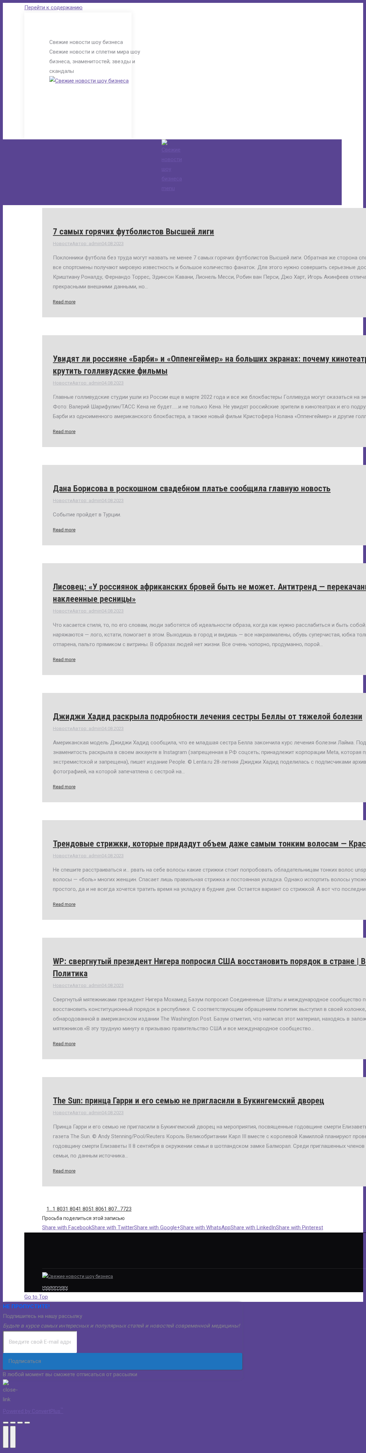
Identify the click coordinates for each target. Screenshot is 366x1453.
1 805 (84, 1209)
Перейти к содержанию (53, 7)
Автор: (87, 243)
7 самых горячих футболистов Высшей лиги (133, 232)
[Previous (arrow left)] (6, 1437)
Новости (62, 243)
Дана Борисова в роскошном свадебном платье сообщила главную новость (192, 488)
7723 (126, 1209)
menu (168, 188)
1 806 (97, 1209)
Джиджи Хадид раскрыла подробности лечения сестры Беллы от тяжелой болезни (207, 716)
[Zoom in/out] (27, 1423)
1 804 (71, 1209)
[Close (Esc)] (6, 1423)
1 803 (59, 1209)
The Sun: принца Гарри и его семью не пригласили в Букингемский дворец (188, 1101)
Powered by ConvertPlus (33, 1411)
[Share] (13, 1423)
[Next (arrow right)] (13, 1437)
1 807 (110, 1209)
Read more (64, 301)
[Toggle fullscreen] (20, 1423)
